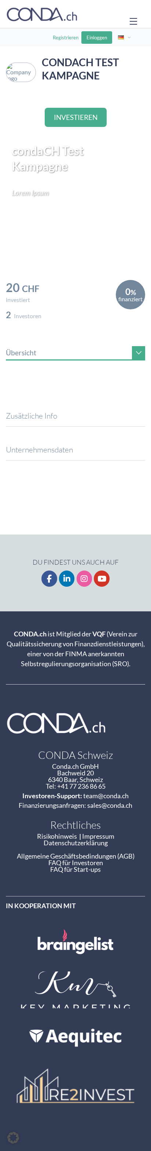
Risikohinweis (58, 836)
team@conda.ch (106, 796)
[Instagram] (84, 579)
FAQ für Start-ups (75, 869)
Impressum (98, 836)
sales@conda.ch (109, 805)
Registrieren (65, 37)
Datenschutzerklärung (76, 843)
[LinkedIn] (67, 579)
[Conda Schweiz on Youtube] (102, 579)
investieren (75, 117)
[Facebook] (49, 579)
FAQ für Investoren (75, 863)
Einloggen (96, 37)
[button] (13, 1138)
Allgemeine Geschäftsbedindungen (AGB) (76, 856)
